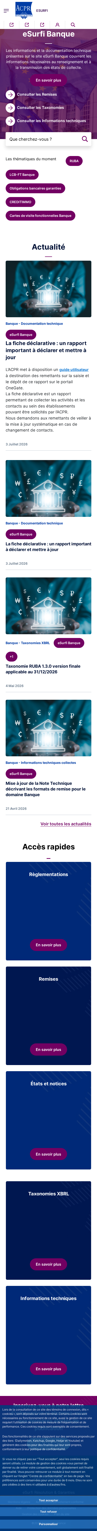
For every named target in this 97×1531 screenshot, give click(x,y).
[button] (73, 25)
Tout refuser (48, 1511)
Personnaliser (48, 1524)
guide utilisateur (74, 369)
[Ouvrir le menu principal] (6, 10)
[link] (31, 94)
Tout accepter (48, 1500)
